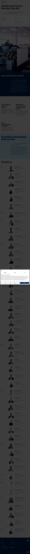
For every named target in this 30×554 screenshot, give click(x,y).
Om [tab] (24, 272)
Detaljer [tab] (15, 272)
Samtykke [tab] (5, 272)
